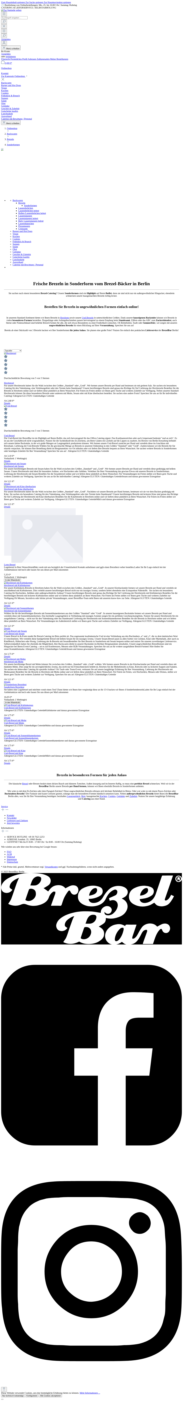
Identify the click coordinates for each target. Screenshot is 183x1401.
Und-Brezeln (88, 317)
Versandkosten (51, 867)
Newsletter (12, 818)
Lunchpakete (18, 259)
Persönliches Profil (19, 59)
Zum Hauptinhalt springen (13, 2)
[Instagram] (91, 1269)
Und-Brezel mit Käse (13, 753)
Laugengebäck (73, 796)
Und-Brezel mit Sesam (14, 633)
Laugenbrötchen (25, 208)
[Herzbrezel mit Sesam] (15, 463)
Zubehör (133, 796)
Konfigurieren (31, 1396)
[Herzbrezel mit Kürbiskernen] (18, 583)
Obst (15, 249)
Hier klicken (63, 847)
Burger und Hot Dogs (22, 231)
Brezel (25, 783)
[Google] (91, 1382)
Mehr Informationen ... (90, 1393)
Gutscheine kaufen (21, 257)
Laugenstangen (25, 216)
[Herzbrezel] (10, 353)
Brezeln (21, 203)
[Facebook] (91, 1053)
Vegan (15, 234)
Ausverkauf (18, 262)
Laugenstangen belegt (28, 218)
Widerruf (11, 857)
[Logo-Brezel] (91, 535)
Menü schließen (12, 49)
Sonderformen (30, 205)
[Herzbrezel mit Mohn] (15, 659)
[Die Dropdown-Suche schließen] (4, 26)
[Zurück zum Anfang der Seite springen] (4, 1389)
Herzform (64, 317)
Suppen (16, 244)
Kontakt (10, 815)
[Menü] (4, 14)
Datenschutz (12, 862)
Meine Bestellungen (59, 59)
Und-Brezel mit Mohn (14, 723)
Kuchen (16, 236)
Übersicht (5, 59)
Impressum (12, 859)
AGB (9, 854)
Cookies (16, 239)
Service (4, 806)
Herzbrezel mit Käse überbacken (18, 489)
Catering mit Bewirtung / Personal (28, 264)
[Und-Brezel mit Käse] (14, 750)
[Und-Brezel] (10, 406)
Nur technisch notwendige (13, 1396)
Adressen (32, 59)
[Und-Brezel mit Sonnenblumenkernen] (22, 735)
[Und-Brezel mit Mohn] (15, 720)
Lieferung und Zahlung (17, 820)
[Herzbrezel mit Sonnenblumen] (19, 608)
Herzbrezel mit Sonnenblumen (17, 611)
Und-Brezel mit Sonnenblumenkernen (21, 738)
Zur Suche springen (34, 2)
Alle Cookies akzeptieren (50, 1396)
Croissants (23, 228)
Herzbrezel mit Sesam (14, 466)
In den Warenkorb (12, 580)
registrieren (11, 56)
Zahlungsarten (43, 59)
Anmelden (6, 39)
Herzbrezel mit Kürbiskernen (17, 585)
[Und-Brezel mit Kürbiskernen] (18, 705)
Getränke (17, 252)
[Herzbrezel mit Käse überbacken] (20, 486)
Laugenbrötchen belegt (28, 210)
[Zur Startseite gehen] (11, 10)
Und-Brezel (9, 435)
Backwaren (18, 200)
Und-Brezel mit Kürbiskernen (17, 708)
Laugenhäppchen (26, 223)
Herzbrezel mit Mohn (13, 661)
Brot (83, 796)
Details (7, 403)
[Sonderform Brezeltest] (15, 684)
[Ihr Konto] (4, 43)
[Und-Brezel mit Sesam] (15, 631)
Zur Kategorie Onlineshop (13, 76)
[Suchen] (4, 21)
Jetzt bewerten (13, 823)
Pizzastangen (24, 226)
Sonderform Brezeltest (14, 687)
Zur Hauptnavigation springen (57, 2)
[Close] (2, 1399)
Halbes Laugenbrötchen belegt (32, 213)
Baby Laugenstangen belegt (30, 221)
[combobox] (14, 17)
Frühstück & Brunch (22, 241)
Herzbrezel (9, 383)
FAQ (9, 851)
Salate (15, 246)
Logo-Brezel (9, 564)
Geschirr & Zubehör (22, 254)
